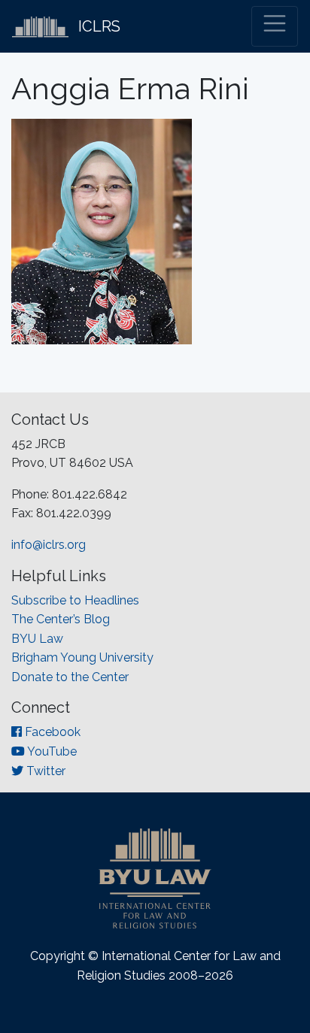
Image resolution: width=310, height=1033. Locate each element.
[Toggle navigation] (274, 26)
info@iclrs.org (48, 545)
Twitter (44, 771)
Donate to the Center (70, 677)
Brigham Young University (82, 657)
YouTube (51, 751)
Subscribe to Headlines (75, 600)
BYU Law (37, 639)
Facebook (51, 732)
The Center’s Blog (60, 619)
